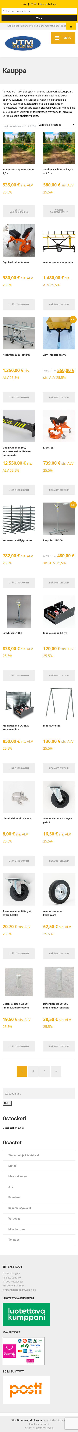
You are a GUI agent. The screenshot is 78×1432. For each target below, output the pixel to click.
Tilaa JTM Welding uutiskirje (39, 4)
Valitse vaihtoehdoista (19, 211)
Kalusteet (14, 1197)
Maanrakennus (17, 1176)
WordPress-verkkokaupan (27, 1420)
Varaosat (14, 1218)
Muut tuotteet (17, 1229)
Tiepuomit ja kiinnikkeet (23, 1155)
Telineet (13, 1239)
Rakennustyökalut (19, 1208)
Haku (7, 1103)
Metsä (12, 1165)
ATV (10, 1187)
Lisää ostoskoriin (19, 304)
